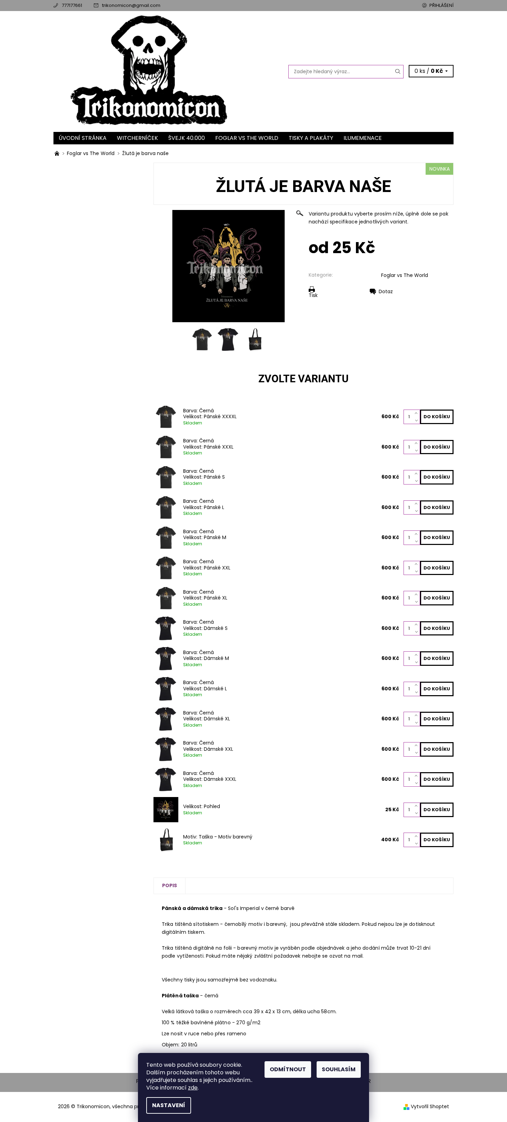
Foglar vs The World (246, 138)
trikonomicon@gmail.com (131, 5)
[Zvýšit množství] (417, 413)
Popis (169, 885)
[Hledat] (398, 71)
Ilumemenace (363, 138)
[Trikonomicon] (121, 71)
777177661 (72, 5)
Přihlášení (441, 5)
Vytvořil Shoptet (430, 1106)
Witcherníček (137, 138)
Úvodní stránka (83, 138)
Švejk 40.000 (186, 138)
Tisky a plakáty (311, 138)
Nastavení (168, 1105)
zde (193, 1088)
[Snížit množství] (417, 420)
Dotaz (386, 291)
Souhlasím (339, 1069)
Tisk (313, 295)
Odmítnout (288, 1069)
